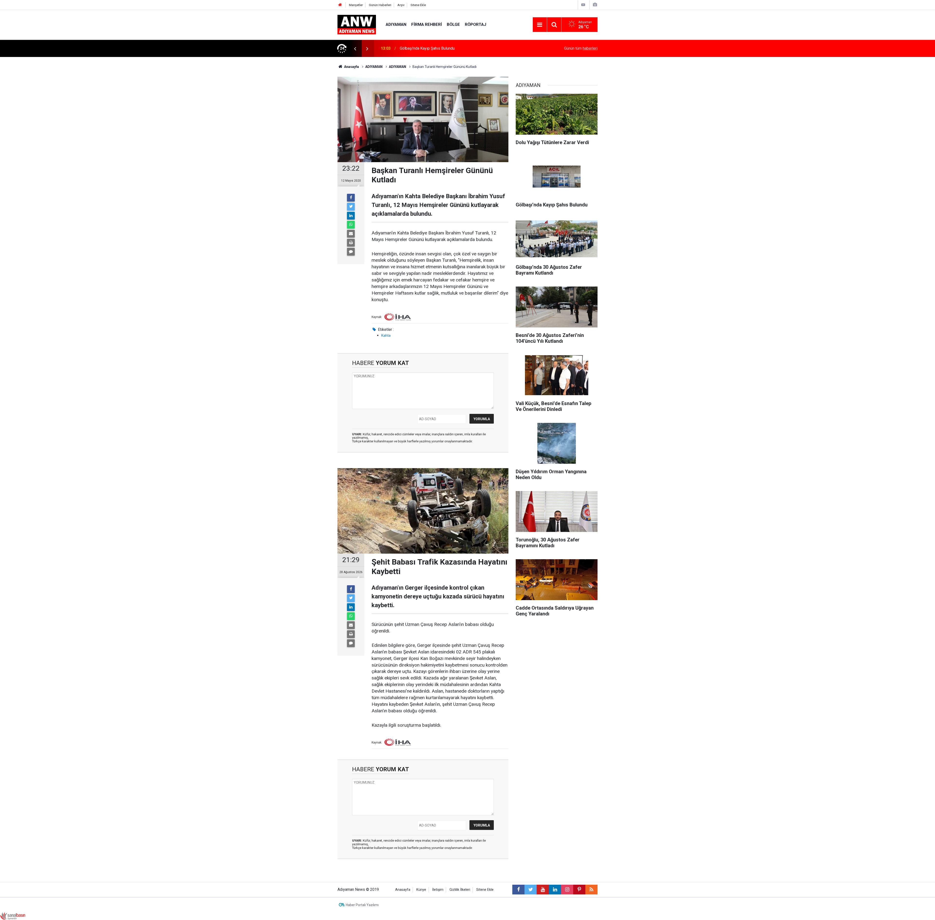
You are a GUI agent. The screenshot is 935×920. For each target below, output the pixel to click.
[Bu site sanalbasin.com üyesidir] (12, 916)
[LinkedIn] (351, 216)
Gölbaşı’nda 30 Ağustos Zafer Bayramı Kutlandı (439, 48)
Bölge (453, 24)
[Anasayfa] (340, 5)
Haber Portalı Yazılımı (362, 905)
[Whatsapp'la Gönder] (351, 225)
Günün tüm (581, 48)
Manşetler (356, 5)
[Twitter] (351, 207)
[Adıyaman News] (356, 24)
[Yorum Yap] (351, 252)
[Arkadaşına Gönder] (351, 234)
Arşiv (400, 5)
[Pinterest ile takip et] (579, 889)
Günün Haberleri (380, 5)
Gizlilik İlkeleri (459, 890)
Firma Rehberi (426, 24)
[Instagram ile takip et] (567, 889)
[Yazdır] (351, 243)
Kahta (386, 335)
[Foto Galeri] (595, 4)
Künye (421, 890)
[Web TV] (583, 4)
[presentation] (355, 48)
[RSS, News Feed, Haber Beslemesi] (591, 889)
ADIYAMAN (396, 24)
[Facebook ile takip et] (518, 889)
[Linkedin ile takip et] (555, 889)
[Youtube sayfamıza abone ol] (543, 889)
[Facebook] (351, 198)
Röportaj (475, 24)
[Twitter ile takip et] (530, 889)
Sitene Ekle (418, 5)
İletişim (437, 890)
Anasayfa (402, 890)
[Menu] (539, 24)
